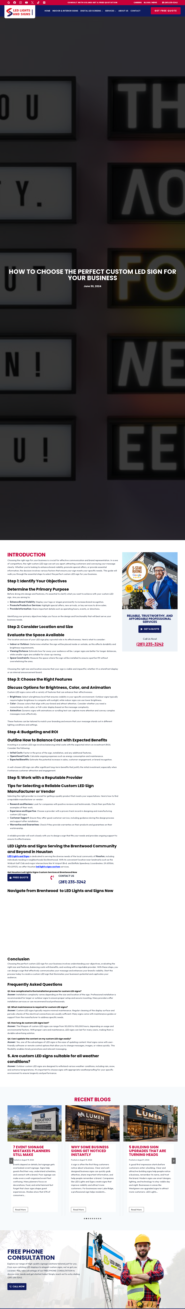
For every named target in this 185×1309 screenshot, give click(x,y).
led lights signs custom (48, 866)
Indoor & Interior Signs (65, 10)
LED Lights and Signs (18, 856)
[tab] (84, 1218)
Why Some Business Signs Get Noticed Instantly (32, 1151)
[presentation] (34, 1123)
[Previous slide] (11, 1161)
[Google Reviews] (8, 2)
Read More (21, 1210)
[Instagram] (20, 2)
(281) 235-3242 (149, 644)
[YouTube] (26, 2)
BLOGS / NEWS (150, 2)
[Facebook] (14, 2)
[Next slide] (174, 1161)
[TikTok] (38, 2)
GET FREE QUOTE (166, 10)
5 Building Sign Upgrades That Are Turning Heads (89, 1151)
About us (123, 10)
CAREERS (138, 2)
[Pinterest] (44, 2)
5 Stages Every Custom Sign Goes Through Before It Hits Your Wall (147, 1152)
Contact (135, 10)
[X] (32, 2)
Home (47, 10)
